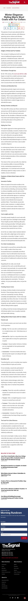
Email (2, 532)
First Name (3, 521)
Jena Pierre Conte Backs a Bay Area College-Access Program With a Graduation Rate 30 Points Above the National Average (13, 457)
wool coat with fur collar (20, 74)
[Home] (1, 7)
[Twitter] (12, 597)
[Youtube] (17, 597)
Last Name (3, 526)
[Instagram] (15, 597)
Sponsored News (15, 7)
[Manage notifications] (25, 598)
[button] (3, 2)
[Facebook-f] (10, 597)
